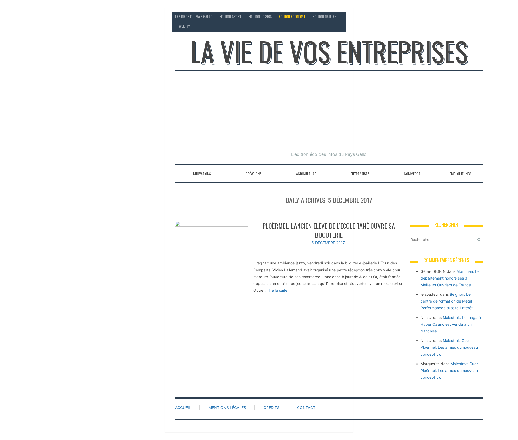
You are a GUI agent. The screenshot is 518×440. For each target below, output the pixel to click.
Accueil (183, 407)
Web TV (184, 26)
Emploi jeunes (460, 173)
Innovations (201, 173)
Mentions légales (227, 407)
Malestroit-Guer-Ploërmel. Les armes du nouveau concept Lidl (449, 347)
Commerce (412, 173)
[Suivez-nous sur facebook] (458, 16)
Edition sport (230, 16)
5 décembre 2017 (328, 242)
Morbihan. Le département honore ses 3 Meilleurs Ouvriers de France (450, 278)
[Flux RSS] (447, 16)
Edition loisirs (260, 16)
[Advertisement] (329, 109)
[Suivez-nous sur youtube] (478, 16)
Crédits (272, 407)
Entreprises (359, 173)
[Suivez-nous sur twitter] (468, 16)
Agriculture (306, 173)
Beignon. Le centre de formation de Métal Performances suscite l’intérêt (447, 301)
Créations (253, 173)
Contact (432, 16)
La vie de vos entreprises (329, 51)
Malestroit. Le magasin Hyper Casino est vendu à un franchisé (451, 324)
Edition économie (292, 16)
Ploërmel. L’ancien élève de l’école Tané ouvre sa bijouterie (329, 230)
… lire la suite (275, 290)
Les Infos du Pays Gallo (194, 16)
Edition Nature (324, 16)
